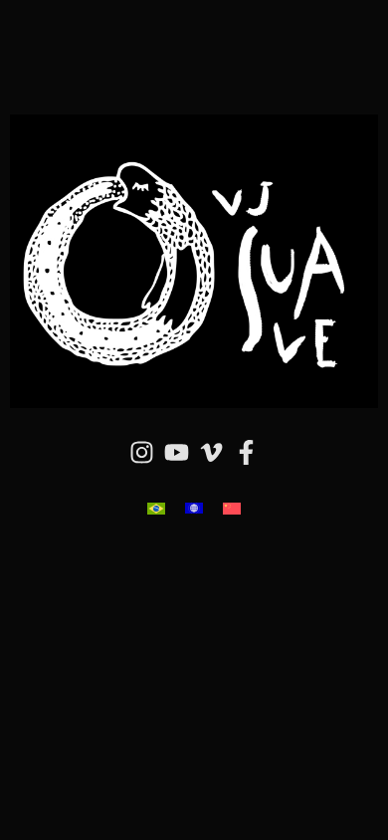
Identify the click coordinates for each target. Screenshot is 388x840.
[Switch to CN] (232, 508)
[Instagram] (142, 453)
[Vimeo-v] (212, 453)
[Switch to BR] (156, 508)
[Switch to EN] (194, 508)
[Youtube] (177, 453)
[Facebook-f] (247, 453)
